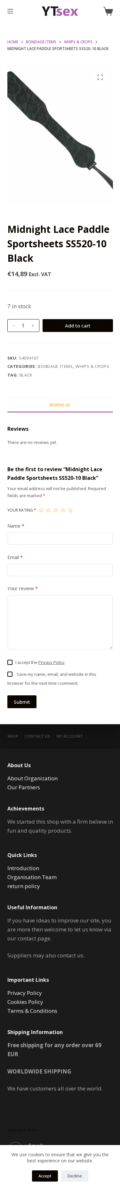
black (26, 375)
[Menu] (10, 11)
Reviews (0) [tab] (60, 405)
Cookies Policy (25, 1002)
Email (15, 557)
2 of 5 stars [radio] (48, 510)
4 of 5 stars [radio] (63, 510)
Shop (12, 736)
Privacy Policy (51, 662)
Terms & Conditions (32, 1010)
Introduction (23, 868)
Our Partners (23, 787)
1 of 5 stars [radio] (41, 510)
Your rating (21, 510)
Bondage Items (55, 366)
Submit (22, 702)
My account (69, 736)
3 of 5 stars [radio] (56, 510)
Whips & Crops (92, 366)
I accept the (40, 662)
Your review (22, 588)
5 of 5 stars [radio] (70, 510)
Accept (45, 1176)
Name (15, 525)
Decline (75, 1176)
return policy (23, 886)
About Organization (32, 778)
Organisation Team (32, 877)
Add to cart (78, 325)
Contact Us (37, 736)
